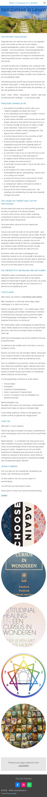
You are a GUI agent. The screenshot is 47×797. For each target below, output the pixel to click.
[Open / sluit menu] (44, 3)
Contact (4, 495)
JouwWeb (23, 765)
